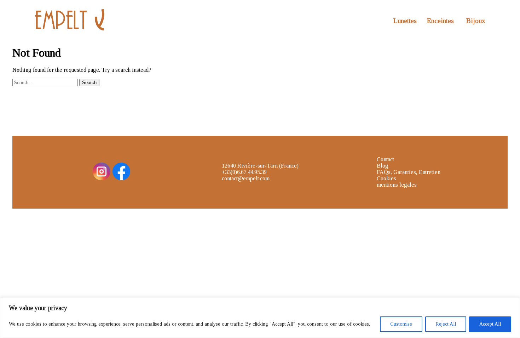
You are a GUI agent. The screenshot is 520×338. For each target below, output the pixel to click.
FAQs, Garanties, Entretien (408, 172)
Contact (385, 159)
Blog (382, 166)
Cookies (386, 178)
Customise (401, 324)
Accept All (490, 324)
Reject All (445, 324)
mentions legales (397, 185)
